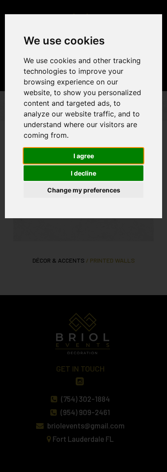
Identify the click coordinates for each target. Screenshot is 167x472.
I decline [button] (83, 173)
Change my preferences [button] (83, 190)
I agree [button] (83, 156)
